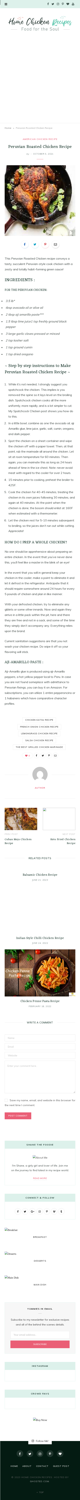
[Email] (55, 244)
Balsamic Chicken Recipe (40, 875)
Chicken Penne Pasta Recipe (40, 1001)
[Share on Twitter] (35, 244)
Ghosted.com (39, 1481)
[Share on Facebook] (24, 244)
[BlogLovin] (60, 1453)
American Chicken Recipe (40, 139)
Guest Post (61, 1466)
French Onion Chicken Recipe (39, 727)
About (26, 1466)
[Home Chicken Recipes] (40, 23)
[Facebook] (20, 1453)
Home (8, 128)
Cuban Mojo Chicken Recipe (18, 841)
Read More (40, 1178)
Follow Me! (41, 1441)
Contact (42, 1466)
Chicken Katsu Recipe (39, 720)
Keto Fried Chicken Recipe (62, 841)
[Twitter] (30, 1453)
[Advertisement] (40, 81)
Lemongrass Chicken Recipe (39, 733)
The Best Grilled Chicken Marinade (39, 747)
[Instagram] (40, 1453)
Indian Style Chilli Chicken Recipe (40, 938)
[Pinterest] (45, 244)
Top (41, 1492)
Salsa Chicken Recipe (39, 740)
